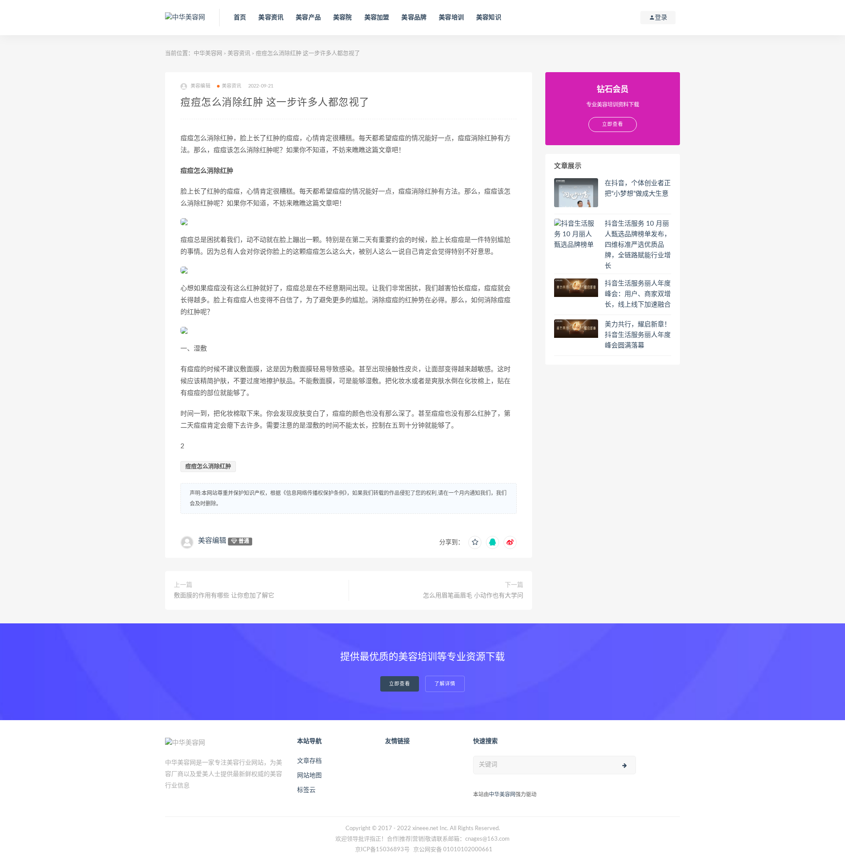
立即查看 (399, 683)
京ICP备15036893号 (382, 850)
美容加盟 (376, 18)
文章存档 (309, 761)
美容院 (342, 18)
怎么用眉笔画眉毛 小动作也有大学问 (473, 596)
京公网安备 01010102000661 (452, 850)
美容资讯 (270, 18)
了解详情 (445, 683)
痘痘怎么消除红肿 (208, 466)
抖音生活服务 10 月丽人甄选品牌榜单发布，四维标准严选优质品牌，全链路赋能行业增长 (638, 244)
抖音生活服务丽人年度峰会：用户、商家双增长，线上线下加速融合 (638, 294)
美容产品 (308, 18)
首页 (240, 18)
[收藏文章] (474, 542)
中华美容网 (208, 53)
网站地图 (309, 775)
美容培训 (451, 18)
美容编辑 (212, 540)
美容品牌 (413, 18)
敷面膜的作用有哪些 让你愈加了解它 (224, 596)
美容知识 (488, 18)
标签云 (306, 790)
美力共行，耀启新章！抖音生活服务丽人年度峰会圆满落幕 (638, 335)
